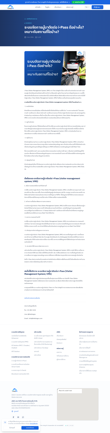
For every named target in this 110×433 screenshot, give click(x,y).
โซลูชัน (47, 7)
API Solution (16, 351)
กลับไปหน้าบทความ (32, 19)
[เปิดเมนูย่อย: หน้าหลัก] (41, 7)
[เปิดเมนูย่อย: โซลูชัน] (50, 7)
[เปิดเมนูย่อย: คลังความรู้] (74, 7)
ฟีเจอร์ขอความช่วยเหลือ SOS (20, 374)
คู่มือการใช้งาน (61, 359)
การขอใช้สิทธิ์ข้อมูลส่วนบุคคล (88, 361)
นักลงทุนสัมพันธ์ (61, 339)
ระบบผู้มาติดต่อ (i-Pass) (19, 361)
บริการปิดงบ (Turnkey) (41, 348)
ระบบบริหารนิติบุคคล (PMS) (20, 342)
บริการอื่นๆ (37, 355)
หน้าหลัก (37, 7)
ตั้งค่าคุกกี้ (12, 428)
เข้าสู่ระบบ (97, 7)
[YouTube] (18, 417)
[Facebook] (13, 417)
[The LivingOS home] (10, 7)
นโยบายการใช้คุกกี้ (84, 348)
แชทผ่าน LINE (79, 2)
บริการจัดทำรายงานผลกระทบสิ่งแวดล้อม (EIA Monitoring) (43, 343)
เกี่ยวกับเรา (57, 7)
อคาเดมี (36, 351)
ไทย (86, 7)
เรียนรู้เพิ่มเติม (34, 424)
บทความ (59, 352)
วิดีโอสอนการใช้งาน (63, 356)
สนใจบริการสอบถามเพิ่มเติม (32, 298)
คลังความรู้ (69, 7)
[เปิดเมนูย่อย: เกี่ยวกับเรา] (62, 7)
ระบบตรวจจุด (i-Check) (19, 370)
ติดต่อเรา (59, 343)
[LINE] (23, 417)
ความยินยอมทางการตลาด (87, 351)
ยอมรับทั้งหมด (30, 428)
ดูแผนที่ (16, 411)
